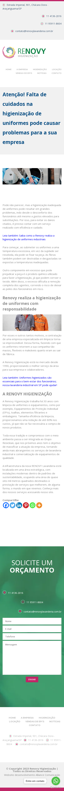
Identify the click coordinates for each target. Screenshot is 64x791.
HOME (8, 69)
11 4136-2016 (53, 16)
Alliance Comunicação (48, 775)
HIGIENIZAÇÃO (40, 69)
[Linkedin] (19, 505)
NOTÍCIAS (41, 73)
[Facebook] (6, 505)
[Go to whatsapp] (56, 781)
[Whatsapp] (32, 505)
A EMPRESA (22, 69)
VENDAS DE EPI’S (24, 73)
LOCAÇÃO (56, 69)
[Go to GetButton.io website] (55, 787)
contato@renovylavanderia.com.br (34, 31)
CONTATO (56, 73)
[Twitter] (13, 505)
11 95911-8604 (53, 23)
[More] (39, 505)
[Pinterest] (26, 505)
